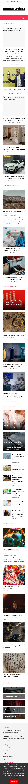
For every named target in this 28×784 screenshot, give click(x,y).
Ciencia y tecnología (7, 747)
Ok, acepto (14, 781)
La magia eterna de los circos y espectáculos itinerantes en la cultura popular (12, 551)
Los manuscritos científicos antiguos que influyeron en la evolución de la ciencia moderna (18, 479)
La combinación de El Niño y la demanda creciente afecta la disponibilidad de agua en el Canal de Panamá (13, 335)
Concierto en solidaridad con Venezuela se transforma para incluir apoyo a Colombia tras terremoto (14, 645)
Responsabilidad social (8, 759)
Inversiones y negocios (8, 756)
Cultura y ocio (6, 750)
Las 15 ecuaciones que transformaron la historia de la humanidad (18, 502)
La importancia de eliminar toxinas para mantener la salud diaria (18, 467)
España (4, 753)
